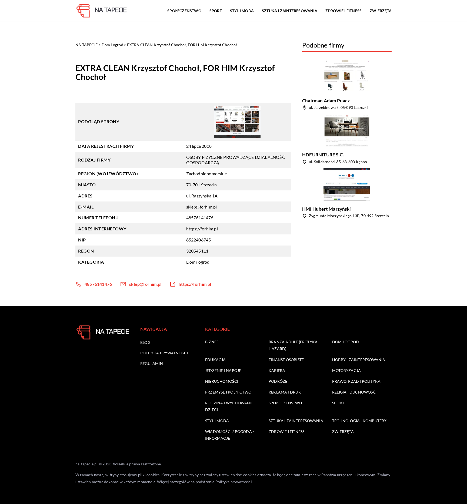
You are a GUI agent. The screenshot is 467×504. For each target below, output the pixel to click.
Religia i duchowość (354, 392)
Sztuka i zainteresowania (289, 10)
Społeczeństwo (184, 10)
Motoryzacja (346, 370)
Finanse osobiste (286, 359)
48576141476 (200, 217)
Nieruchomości (221, 381)
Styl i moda (242, 10)
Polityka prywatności (164, 353)
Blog (145, 342)
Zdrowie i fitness (343, 10)
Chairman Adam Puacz (326, 100)
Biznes (211, 342)
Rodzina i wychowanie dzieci (229, 406)
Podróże (278, 381)
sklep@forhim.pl (201, 206)
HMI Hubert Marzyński (326, 209)
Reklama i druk (285, 392)
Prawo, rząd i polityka (356, 381)
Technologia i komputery (359, 420)
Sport (215, 10)
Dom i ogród (198, 261)
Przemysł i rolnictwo (228, 392)
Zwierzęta (381, 10)
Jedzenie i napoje (223, 370)
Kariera (277, 370)
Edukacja (215, 359)
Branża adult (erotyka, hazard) (293, 345)
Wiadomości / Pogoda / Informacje (229, 435)
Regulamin (151, 363)
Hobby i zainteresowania (358, 359)
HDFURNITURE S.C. (323, 154)
